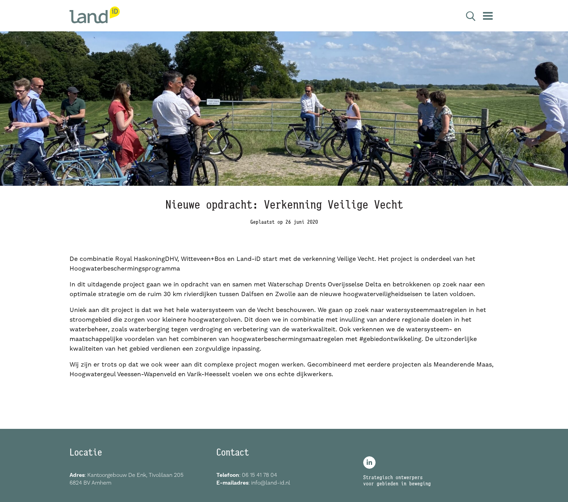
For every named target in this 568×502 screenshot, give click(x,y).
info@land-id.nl (270, 483)
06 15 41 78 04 (259, 475)
